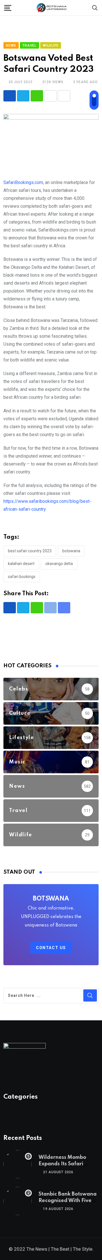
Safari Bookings (21, 576)
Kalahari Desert (21, 563)
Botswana (71, 551)
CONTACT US (51, 947)
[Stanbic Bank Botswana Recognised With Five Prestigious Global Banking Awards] (17, 1201)
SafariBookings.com (23, 182)
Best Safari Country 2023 (30, 551)
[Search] (95, 7)
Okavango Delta (59, 563)
